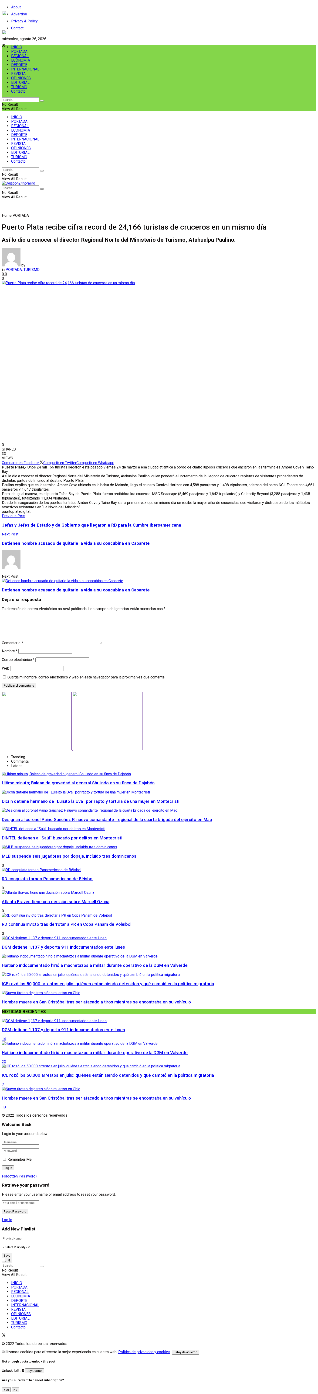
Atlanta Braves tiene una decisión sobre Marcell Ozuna (55, 901)
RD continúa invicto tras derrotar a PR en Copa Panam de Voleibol (66, 924)
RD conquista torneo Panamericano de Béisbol (47, 878)
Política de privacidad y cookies (144, 1352)
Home (7, 215)
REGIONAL (20, 56)
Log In (7, 1220)
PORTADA (19, 51)
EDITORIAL (20, 82)
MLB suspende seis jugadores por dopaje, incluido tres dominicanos (69, 856)
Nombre (9, 651)
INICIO (16, 47)
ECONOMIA (20, 60)
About (16, 7)
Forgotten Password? (19, 1176)
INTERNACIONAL (25, 69)
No (15, 1389)
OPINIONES (21, 78)
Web (5, 668)
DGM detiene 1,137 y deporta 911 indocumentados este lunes (63, 947)
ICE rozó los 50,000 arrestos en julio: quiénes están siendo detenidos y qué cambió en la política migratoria (108, 983)
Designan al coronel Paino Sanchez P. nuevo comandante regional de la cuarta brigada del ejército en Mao (107, 819)
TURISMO (19, 87)
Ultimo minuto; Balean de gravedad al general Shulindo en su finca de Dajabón (78, 783)
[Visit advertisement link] (86, 49)
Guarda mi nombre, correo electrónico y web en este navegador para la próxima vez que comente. (86, 677)
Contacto (18, 91)
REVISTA (18, 73)
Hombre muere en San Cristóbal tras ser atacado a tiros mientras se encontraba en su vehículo (96, 1002)
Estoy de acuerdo (185, 1352)
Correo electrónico (18, 659)
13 (4, 1107)
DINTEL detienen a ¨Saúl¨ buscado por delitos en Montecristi (62, 838)
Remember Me (19, 1159)
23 (4, 1061)
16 (4, 1039)
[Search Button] (42, 100)
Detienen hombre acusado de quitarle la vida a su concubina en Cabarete (76, 590)
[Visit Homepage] (53, 27)
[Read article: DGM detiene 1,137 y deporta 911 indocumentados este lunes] (159, 1021)
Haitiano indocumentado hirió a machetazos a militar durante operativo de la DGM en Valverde (95, 965)
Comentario (12, 643)
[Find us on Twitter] (4, 1335)
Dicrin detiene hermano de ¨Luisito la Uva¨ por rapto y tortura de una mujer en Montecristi (90, 801)
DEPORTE (19, 65)
